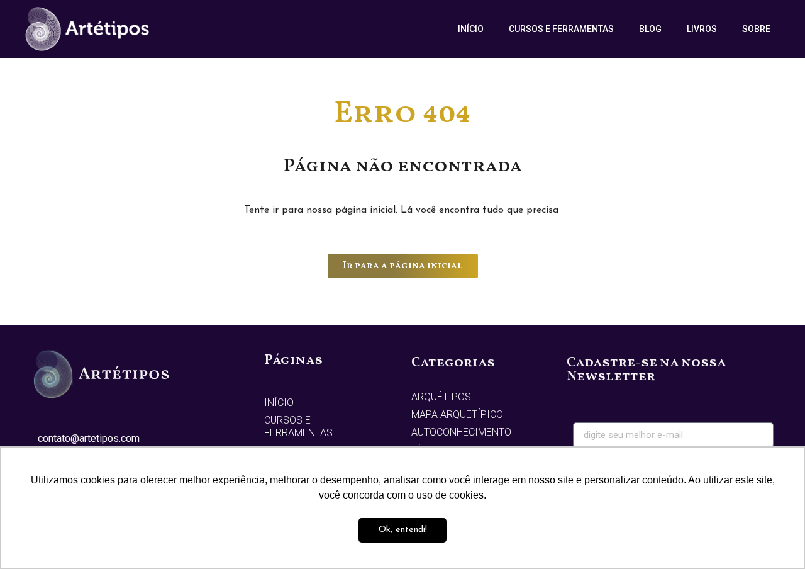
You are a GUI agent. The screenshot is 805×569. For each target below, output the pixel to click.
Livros (702, 29)
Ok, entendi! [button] (403, 529)
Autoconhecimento (461, 432)
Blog (650, 29)
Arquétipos (441, 397)
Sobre (756, 29)
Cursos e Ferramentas (561, 29)
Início (471, 29)
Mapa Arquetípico (457, 414)
